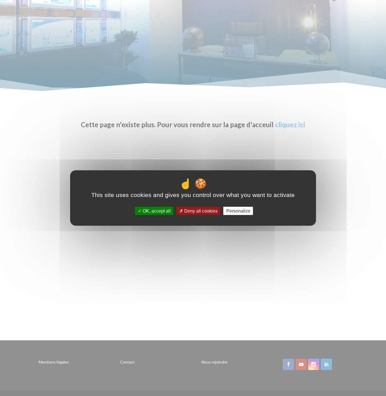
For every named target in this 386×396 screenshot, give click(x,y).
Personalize (238, 211)
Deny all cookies (200, 211)
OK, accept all (156, 211)
